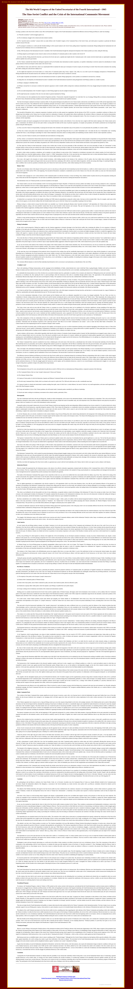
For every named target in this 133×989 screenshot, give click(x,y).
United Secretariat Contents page (50, 978)
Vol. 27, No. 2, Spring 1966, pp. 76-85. (53, 22)
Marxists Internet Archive (66, 980)
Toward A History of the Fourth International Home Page (75, 978)
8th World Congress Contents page (65, 976)
